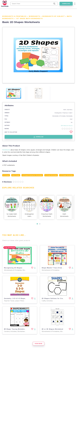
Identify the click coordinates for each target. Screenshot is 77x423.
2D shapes (6, 175)
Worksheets (34, 16)
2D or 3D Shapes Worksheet (52, 329)
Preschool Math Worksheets (46, 215)
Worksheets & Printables (14, 16)
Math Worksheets (64, 215)
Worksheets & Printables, (59, 116)
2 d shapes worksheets (66, 175)
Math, (65, 109)
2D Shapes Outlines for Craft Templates (57, 298)
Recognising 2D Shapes (13, 268)
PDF (71, 119)
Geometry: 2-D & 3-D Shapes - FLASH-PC (19, 298)
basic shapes (15, 175)
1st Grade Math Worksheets (29, 19)
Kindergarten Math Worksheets (29, 215)
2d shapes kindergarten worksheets (32, 175)
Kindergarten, (58, 112)
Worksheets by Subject (53, 16)
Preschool (65, 112)
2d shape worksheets (51, 175)
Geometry (69, 109)
